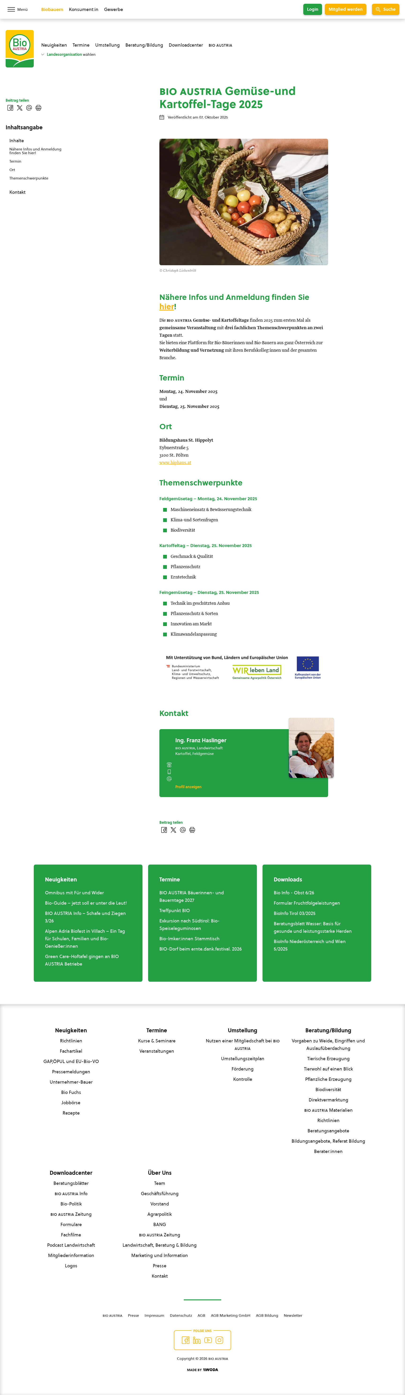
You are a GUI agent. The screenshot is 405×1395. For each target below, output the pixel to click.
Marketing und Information (159, 1255)
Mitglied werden (346, 9)
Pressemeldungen (71, 1072)
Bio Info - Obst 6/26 (294, 893)
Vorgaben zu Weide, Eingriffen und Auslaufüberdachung (328, 1044)
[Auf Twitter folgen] (196, 1340)
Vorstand (159, 1204)
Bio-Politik (71, 1204)
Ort (12, 170)
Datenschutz (181, 1315)
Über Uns (160, 1173)
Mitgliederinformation (71, 1255)
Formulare (71, 1224)
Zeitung (71, 1214)
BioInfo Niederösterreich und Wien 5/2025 (310, 945)
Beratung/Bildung (144, 45)
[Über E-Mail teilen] (183, 830)
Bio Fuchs (71, 1092)
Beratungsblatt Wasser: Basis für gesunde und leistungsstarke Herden (313, 927)
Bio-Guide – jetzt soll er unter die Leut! (86, 903)
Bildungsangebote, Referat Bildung (328, 1141)
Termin (15, 161)
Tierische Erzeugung (328, 1059)
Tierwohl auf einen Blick (328, 1069)
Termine (81, 45)
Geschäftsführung (160, 1193)
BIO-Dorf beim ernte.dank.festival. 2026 (200, 949)
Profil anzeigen (188, 786)
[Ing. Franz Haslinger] (311, 748)
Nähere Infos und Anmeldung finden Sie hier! (35, 151)
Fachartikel (71, 1051)
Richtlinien (71, 1041)
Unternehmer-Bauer (71, 1082)
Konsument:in (83, 9)
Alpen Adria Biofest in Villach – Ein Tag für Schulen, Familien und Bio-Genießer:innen (85, 938)
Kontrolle (242, 1079)
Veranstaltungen (156, 1051)
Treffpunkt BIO (174, 910)
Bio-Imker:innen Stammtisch (189, 939)
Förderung (243, 1069)
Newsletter (293, 1315)
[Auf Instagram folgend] (219, 1340)
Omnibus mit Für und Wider (74, 893)
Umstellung (107, 45)
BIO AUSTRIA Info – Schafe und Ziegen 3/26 (85, 917)
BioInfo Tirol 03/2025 (294, 913)
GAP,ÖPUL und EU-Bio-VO (71, 1061)
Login (312, 9)
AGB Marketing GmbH (230, 1315)
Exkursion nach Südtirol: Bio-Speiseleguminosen (189, 924)
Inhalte (16, 141)
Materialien (328, 1110)
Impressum (154, 1315)
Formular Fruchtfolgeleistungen (307, 903)
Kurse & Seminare (157, 1041)
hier (166, 306)
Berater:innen (328, 1151)
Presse (159, 1266)
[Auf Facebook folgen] (185, 1340)
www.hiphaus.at (175, 463)
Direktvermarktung (328, 1100)
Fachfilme (71, 1235)
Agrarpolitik (159, 1214)
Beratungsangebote (328, 1131)
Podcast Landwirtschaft (71, 1245)
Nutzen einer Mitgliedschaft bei (243, 1044)
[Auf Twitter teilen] (173, 830)
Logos (71, 1266)
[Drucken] (192, 830)
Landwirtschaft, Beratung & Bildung (160, 1245)
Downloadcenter (186, 45)
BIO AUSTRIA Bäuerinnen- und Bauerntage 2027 (191, 896)
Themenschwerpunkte (28, 178)
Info (71, 1193)
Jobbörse (71, 1103)
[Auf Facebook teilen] (164, 830)
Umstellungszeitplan (242, 1059)
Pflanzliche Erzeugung (328, 1079)
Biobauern (52, 9)
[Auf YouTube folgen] (208, 1340)
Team (159, 1183)
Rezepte (71, 1113)
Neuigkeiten (54, 45)
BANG (159, 1224)
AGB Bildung (267, 1315)
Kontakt (17, 192)
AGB (201, 1315)
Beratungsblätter (71, 1183)
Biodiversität (328, 1089)
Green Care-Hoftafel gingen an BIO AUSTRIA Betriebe (82, 960)
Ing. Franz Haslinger (200, 740)
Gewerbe (113, 9)
